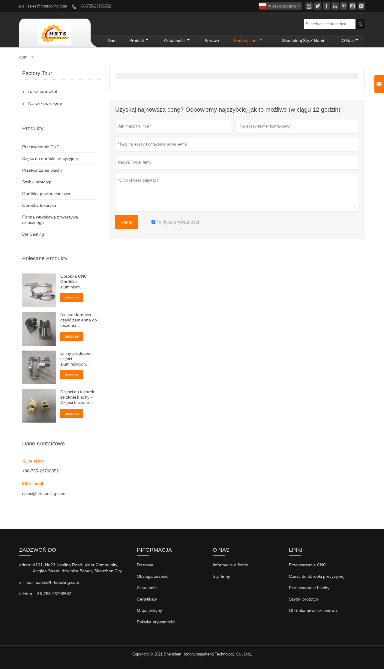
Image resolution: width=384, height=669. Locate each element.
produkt (136, 40)
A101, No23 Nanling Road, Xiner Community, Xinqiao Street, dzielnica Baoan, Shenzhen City (77, 567)
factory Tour (246, 40)
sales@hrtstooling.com (47, 6)
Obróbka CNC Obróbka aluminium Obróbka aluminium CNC (75, 282)
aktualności (174, 40)
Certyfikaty (147, 599)
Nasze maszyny (45, 103)
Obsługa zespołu (153, 576)
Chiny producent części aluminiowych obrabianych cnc (76, 359)
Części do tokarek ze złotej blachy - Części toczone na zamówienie (77, 397)
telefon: (26, 593)
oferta (126, 222)
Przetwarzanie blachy (42, 170)
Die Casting (33, 234)
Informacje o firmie (230, 564)
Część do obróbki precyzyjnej (50, 158)
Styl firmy (221, 576)
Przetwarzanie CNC (40, 146)
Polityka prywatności (156, 621)
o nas (348, 40)
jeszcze (72, 297)
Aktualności (147, 587)
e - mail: (26, 582)
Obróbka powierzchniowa (46, 193)
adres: (25, 564)
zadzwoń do (37, 550)
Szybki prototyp (36, 181)
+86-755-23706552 (95, 6)
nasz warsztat (42, 91)
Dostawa (145, 564)
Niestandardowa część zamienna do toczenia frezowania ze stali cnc (78, 320)
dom (112, 40)
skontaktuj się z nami (303, 40)
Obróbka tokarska (39, 205)
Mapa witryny (149, 610)
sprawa (212, 40)
